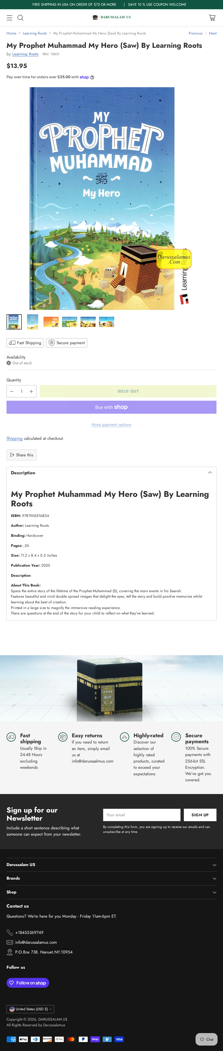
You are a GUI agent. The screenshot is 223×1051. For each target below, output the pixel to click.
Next (212, 33)
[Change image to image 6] (106, 322)
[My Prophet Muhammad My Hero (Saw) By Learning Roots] (111, 198)
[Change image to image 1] (14, 322)
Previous (196, 33)
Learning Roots (35, 33)
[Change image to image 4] (69, 322)
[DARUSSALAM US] (111, 17)
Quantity (14, 380)
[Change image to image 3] (51, 322)
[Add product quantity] (31, 391)
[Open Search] (20, 17)
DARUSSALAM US (52, 1019)
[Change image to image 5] (88, 322)
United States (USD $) (32, 1009)
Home (11, 33)
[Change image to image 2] (32, 322)
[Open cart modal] (212, 17)
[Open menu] (9, 17)
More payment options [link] (111, 424)
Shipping (15, 438)
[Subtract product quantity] (12, 391)
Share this (24, 455)
